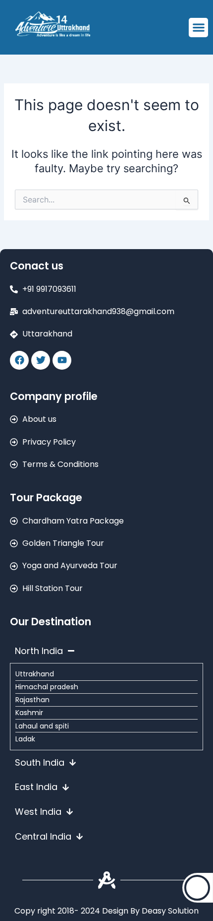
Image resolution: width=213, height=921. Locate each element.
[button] (198, 27)
